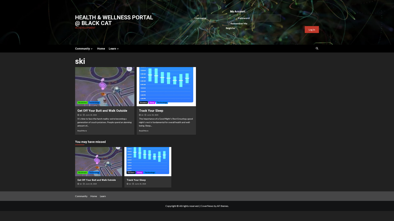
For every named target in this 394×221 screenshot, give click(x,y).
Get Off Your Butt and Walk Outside (102, 110)
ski (81, 115)
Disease (143, 103)
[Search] (317, 48)
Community (82, 48)
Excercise (82, 103)
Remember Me (239, 23)
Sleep (151, 103)
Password (244, 18)
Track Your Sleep (151, 110)
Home (101, 48)
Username (200, 18)
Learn (112, 48)
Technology (94, 103)
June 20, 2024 (91, 115)
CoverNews (207, 205)
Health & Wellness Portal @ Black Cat (114, 20)
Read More (82, 131)
